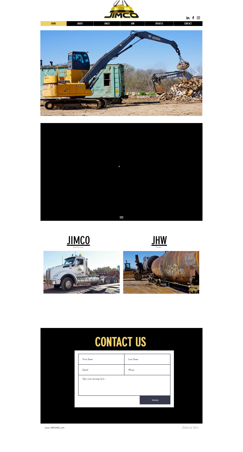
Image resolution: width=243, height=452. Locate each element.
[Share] (197, 128)
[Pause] (45, 210)
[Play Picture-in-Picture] (192, 210)
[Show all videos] (121, 217)
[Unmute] (50, 210)
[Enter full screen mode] (198, 210)
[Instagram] (198, 18)
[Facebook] (193, 18)
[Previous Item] (46, 73)
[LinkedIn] (188, 18)
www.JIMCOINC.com (54, 428)
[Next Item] (196, 73)
